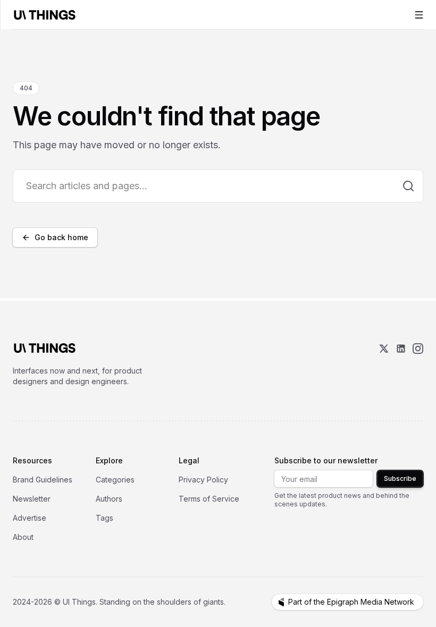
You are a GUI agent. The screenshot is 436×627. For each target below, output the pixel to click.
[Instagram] (418, 365)
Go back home (61, 237)
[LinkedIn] (401, 365)
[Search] (408, 186)
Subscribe (400, 478)
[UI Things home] (47, 14)
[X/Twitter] (384, 365)
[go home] (45, 348)
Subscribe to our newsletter (326, 460)
